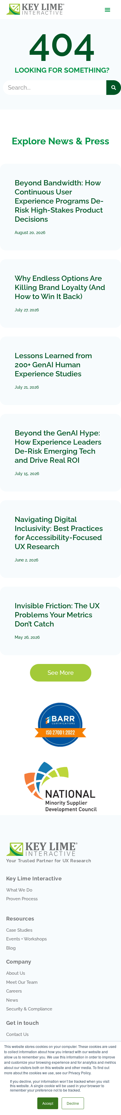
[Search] (113, 87)
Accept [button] (47, 1103)
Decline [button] (73, 1103)
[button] (107, 9)
